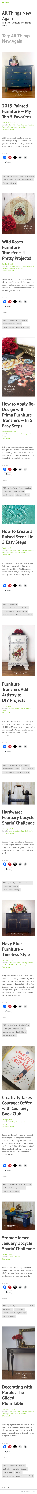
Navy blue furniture (19, 1029)
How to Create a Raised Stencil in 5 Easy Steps (18, 536)
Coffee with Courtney (10, 1188)
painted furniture (21, 127)
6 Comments (6, 438)
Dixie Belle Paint (24, 1025)
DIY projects (23, 320)
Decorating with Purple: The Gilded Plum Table (17, 1395)
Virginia (31, 1476)
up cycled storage (9, 1316)
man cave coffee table (26, 1306)
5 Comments (6, 555)
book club (27, 1184)
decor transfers (24, 765)
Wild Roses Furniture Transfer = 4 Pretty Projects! (16, 250)
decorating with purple (19, 1469)
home (19, 324)
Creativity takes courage (11, 1191)
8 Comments (6, 967)
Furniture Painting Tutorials (18, 266)
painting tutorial (8, 495)
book (20, 1184)
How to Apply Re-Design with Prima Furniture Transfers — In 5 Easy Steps (18, 415)
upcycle (15, 886)
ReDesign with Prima (9, 183)
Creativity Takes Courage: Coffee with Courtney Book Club (17, 1105)
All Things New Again (16, 15)
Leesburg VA (7, 491)
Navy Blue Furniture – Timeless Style (16, 949)
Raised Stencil (27, 615)
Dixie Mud (25, 608)
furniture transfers (9, 324)
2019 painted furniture (10, 176)
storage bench (7, 1309)
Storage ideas (19, 1309)
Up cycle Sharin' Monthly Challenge (14, 1313)
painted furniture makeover (12, 615)
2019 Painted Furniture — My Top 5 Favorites (16, 111)
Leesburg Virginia (8, 611)
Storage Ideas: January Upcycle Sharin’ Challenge (18, 1243)
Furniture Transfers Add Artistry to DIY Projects (15, 692)
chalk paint (6, 1469)
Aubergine (22, 1465)
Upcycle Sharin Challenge (11, 890)
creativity (22, 1188)
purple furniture (21, 1476)
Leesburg (18, 1472)
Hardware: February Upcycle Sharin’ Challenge (18, 817)
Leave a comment (8, 129)
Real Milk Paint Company (17, 965)
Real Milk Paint (21, 1032)
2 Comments (6, 713)
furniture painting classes (11, 769)
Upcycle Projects (27, 831)
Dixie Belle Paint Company (18, 125)
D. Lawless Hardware (25, 883)
